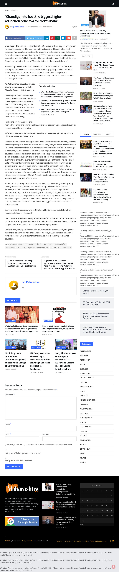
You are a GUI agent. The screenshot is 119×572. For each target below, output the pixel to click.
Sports (83, 444)
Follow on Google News (98, 541)
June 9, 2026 (10, 334)
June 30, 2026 (98, 124)
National (84, 413)
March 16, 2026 (11, 369)
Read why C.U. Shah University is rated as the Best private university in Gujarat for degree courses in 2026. (58, 103)
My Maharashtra (18, 27)
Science (83, 436)
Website (45, 434)
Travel (83, 458)
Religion (84, 431)
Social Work (85, 440)
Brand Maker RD (43, 541)
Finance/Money (86, 386)
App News (84, 355)
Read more (86, 56)
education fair (60, 244)
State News (85, 449)
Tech (82, 453)
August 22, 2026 (101, 39)
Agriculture (85, 351)
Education (14, 11)
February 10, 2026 (37, 372)
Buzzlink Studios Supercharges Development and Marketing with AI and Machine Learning (102, 194)
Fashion (83, 382)
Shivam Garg (55, 248)
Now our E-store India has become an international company (103, 164)
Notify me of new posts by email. (18, 460)
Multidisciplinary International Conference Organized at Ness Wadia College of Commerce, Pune (57, 111)
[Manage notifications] (113, 567)
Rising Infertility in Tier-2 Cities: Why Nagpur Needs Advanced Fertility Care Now (103, 66)
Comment (10, 395)
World (83, 462)
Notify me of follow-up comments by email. (23, 453)
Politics (83, 422)
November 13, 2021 (35, 27)
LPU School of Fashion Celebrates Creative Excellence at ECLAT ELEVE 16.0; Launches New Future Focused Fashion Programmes (57, 94)
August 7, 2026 (99, 88)
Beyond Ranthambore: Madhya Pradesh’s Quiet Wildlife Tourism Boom (103, 95)
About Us (59, 541)
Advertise (68, 541)
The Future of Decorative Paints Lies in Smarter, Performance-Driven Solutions (103, 81)
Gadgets (84, 395)
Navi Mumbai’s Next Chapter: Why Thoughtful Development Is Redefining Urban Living (95, 33)
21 (102, 511)
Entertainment (87, 378)
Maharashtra (86, 409)
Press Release (86, 427)
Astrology (85, 360)
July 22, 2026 (98, 101)
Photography (86, 418)
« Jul (81, 524)
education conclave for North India (39, 244)
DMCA (86, 541)
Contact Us (77, 541)
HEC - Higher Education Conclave (35, 248)
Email (8, 434)
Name (8, 424)
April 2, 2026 (47, 334)
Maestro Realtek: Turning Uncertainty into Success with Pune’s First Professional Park (103, 178)
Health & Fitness (87, 400)
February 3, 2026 (61, 372)
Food (82, 391)
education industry (13, 248)
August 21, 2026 (99, 73)
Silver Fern (67, 248)
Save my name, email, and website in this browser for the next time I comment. (39, 445)
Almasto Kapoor (16, 244)
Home (7, 11)
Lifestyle (84, 404)
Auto (82, 364)
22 (107, 511)
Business (85, 25)
